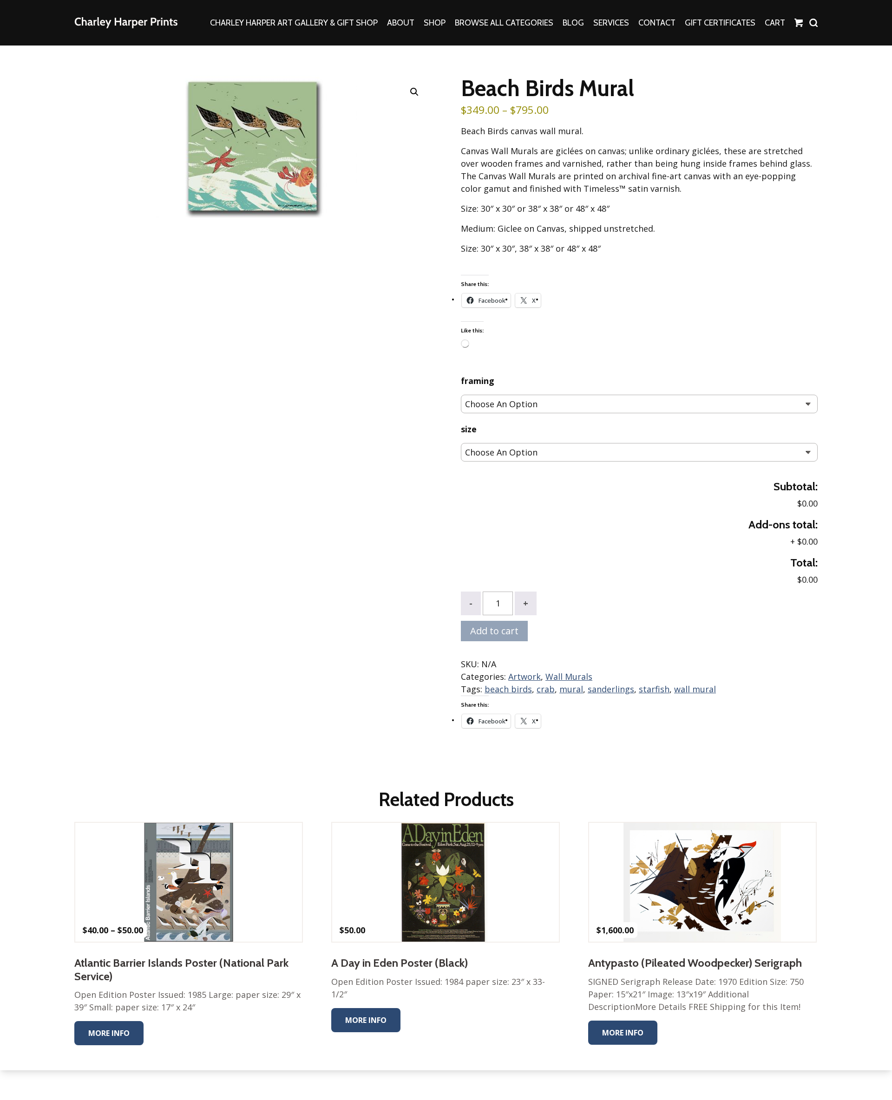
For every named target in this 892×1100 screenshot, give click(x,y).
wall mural (695, 689)
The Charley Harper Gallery (125, 23)
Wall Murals (568, 676)
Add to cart (494, 631)
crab (546, 689)
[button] (414, 92)
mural (571, 689)
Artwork (524, 676)
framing (477, 380)
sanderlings (611, 689)
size (469, 429)
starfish (654, 689)
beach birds (508, 689)
